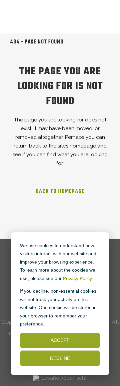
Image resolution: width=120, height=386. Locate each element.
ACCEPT (60, 340)
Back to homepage (60, 191)
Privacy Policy (77, 278)
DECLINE (60, 358)
